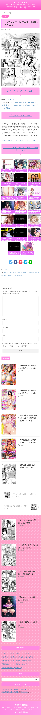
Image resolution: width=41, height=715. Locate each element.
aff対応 (7, 108)
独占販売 (18, 102)
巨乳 (3, 105)
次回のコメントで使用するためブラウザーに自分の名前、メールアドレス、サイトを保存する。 (20, 345)
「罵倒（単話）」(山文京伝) (11, 668)
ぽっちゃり (14, 105)
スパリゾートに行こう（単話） (20, 91)
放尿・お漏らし (25, 105)
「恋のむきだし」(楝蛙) (10, 689)
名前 (4, 319)
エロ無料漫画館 (20, 2)
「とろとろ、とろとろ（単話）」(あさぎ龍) (17, 657)
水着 (7, 105)
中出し (35, 102)
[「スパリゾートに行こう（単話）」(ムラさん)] (25, 262)
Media (23, 689)
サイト (4, 335)
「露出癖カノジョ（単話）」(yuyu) (14, 664)
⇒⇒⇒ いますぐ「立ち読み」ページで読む (18, 140)
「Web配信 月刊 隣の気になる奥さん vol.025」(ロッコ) (27, 393)
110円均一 (6, 272)
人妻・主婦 (27, 102)
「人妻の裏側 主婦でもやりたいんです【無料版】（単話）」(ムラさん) (27, 418)
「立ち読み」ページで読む (20, 115)
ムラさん (11, 99)
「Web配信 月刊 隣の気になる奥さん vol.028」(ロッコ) (27, 368)
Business (24, 692)
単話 (13, 102)
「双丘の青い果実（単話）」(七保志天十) (16, 660)
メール (5, 327)
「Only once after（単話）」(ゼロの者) (15, 653)
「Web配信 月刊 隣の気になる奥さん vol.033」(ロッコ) (27, 442)
